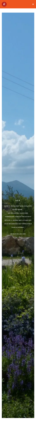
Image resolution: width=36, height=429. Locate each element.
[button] (33, 4)
